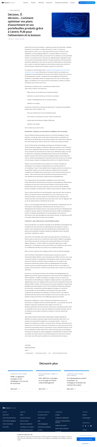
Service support (86, 418)
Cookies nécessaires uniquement (86, 435)
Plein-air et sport (24, 421)
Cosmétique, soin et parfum (27, 427)
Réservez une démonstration (87, 2)
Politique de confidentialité (61, 418)
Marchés (33, 2)
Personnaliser (85, 443)
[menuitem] (10, 414)
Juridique (57, 415)
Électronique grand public (26, 430)
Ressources (49, 2)
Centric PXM (6, 427)
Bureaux (85, 415)
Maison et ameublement (26, 424)
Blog (39, 421)
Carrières (40, 430)
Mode (21, 415)
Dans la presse (41, 418)
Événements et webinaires (61, 2)
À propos (72, 2)
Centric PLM (6, 415)
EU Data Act (58, 431)
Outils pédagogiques (43, 424)
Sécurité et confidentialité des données (62, 421)
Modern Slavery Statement (62, 428)
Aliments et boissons (30, 347)
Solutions (25, 2)
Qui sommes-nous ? (43, 415)
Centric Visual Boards (8, 424)
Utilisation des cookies (61, 425)
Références (41, 2)
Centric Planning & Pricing (9, 418)
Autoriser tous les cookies (86, 439)
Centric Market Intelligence (9, 421)
